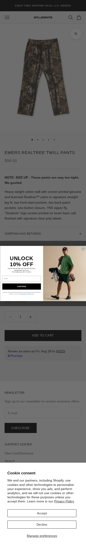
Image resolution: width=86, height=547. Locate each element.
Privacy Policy (64, 501)
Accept (42, 513)
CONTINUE (21, 287)
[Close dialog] (83, 249)
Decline (41, 524)
